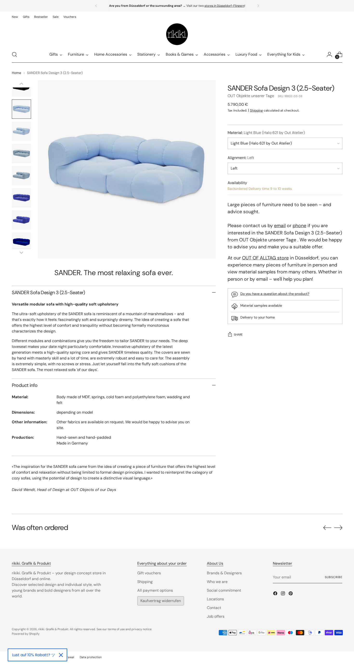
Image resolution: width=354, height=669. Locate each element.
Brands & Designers (224, 573)
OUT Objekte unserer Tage (251, 95)
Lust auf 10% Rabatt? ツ (33, 655)
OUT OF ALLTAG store (265, 258)
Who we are (217, 581)
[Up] (21, 83)
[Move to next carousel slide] (338, 527)
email (280, 226)
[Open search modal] (14, 54)
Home (16, 73)
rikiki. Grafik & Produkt (53, 629)
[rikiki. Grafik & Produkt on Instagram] (283, 594)
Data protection (91, 657)
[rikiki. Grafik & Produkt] (177, 34)
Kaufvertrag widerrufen (160, 600)
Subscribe (333, 577)
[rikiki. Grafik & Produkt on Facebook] (276, 594)
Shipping (256, 110)
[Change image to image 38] (21, 197)
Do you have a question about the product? (274, 294)
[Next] (258, 6)
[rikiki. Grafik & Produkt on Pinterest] (291, 594)
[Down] (21, 252)
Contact (214, 607)
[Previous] (96, 6)
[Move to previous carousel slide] (327, 528)
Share (238, 335)
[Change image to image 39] (21, 220)
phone (299, 226)
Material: (266, 132)
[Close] (61, 655)
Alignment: (241, 157)
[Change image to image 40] (21, 242)
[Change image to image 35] (21, 131)
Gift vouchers (149, 573)
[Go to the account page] (329, 54)
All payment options (155, 590)
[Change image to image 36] (21, 153)
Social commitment (224, 590)
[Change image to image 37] (21, 175)
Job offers (215, 616)
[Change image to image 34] (21, 109)
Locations (215, 599)
